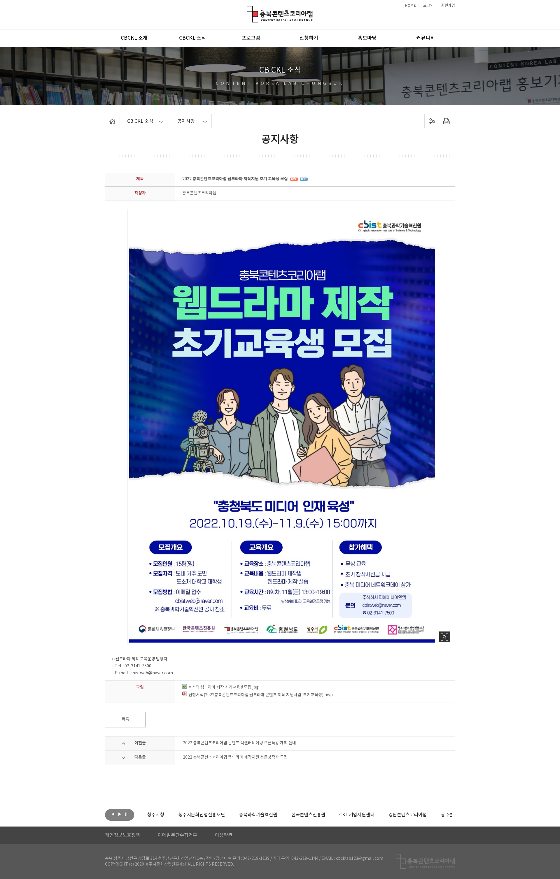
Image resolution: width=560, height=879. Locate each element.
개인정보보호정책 (122, 835)
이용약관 (223, 835)
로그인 (428, 5)
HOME (410, 5)
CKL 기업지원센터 (328, 814)
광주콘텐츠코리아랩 (431, 814)
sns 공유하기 (431, 121)
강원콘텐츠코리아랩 (379, 814)
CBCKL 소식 (192, 38)
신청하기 (309, 38)
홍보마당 (367, 38)
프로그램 (251, 38)
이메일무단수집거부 (177, 835)
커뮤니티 (425, 38)
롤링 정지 (126, 814)
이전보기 (113, 814)
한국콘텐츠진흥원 (279, 814)
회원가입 (448, 5)
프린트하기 (446, 121)
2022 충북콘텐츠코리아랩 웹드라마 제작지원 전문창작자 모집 (235, 757)
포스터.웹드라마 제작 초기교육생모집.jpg (223, 687)
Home (106, 117)
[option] (172, 815)
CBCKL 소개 (134, 38)
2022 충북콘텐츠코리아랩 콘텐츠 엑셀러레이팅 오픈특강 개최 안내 (239, 743)
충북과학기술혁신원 (229, 814)
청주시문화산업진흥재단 (172, 814)
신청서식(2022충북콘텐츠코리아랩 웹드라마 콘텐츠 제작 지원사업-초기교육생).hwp (260, 695)
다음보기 (120, 814)
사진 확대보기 (444, 637)
